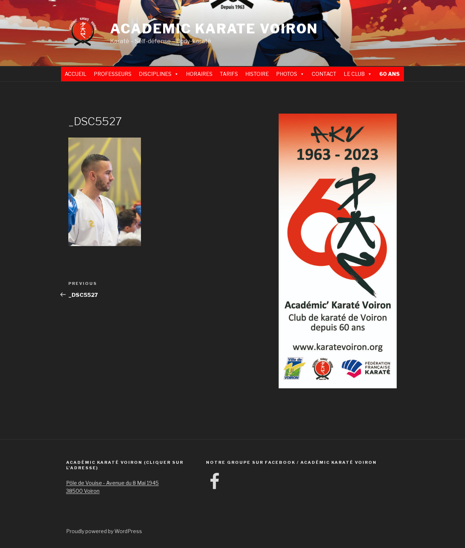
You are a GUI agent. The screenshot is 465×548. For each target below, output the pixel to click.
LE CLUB (354, 74)
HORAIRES (199, 74)
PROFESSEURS (113, 74)
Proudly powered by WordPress (104, 531)
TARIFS (229, 74)
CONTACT (324, 74)
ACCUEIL (75, 74)
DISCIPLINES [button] (155, 74)
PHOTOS (286, 74)
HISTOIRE (257, 74)
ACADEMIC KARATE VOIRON (214, 29)
